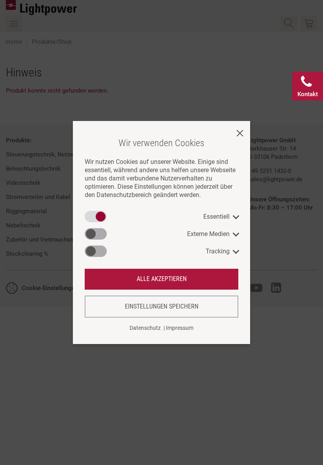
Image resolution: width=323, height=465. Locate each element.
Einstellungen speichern (162, 306)
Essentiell (216, 216)
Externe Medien (208, 234)
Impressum (179, 328)
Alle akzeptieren (162, 279)
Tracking (218, 251)
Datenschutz (145, 328)
